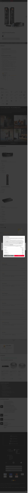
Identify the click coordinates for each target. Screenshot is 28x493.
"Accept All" (20, 242)
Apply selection (9, 255)
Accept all (19, 255)
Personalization (6, 252)
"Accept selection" (11, 244)
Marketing (5, 250)
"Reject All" (7, 241)
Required (5, 247)
